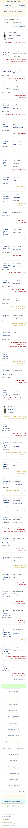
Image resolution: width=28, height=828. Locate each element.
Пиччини (15, 336)
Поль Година (16, 446)
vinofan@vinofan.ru (6, 816)
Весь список (22, 26)
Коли (14, 427)
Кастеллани (16, 89)
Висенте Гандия (17, 391)
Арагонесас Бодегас (18, 127)
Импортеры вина (20, 14)
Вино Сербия (13, 779)
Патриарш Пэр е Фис (18, 318)
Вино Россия (13, 710)
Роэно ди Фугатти (17, 484)
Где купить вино (13, 796)
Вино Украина (13, 760)
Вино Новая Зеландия (13, 742)
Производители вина (9, 14)
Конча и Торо (16, 596)
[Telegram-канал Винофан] (8, 808)
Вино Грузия (20, 748)
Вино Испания (13, 704)
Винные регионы (19, 11)
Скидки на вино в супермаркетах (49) (13, 801)
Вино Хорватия (14, 773)
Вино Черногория (14, 767)
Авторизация (22, 5)
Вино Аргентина (13, 729)
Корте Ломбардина (17, 283)
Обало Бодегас (6, 215)
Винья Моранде (17, 108)
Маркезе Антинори (17, 650)
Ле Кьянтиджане (17, 249)
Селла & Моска (17, 197)
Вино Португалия (13, 717)
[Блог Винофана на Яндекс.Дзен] (14, 808)
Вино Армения (14, 785)
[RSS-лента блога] (19, 808)
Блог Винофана (7, 5)
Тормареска (16, 163)
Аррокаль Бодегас (7, 542)
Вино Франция (14, 698)
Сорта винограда (8, 11)
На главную (5, 22)
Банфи (14, 465)
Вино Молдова (14, 754)
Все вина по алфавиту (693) (13, 686)
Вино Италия (13, 691)
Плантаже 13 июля (7, 374)
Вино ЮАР (6, 748)
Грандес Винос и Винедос (14, 35)
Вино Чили (13, 723)
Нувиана (15, 180)
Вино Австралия (13, 735)
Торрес (14, 560)
